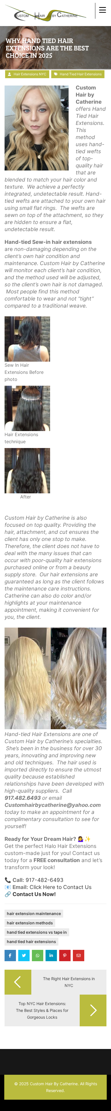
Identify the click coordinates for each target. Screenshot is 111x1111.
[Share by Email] (78, 955)
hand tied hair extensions (81, 74)
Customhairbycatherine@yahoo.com (53, 805)
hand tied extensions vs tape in (37, 932)
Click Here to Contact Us (61, 887)
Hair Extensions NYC (30, 74)
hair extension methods (30, 922)
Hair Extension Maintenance (34, 913)
